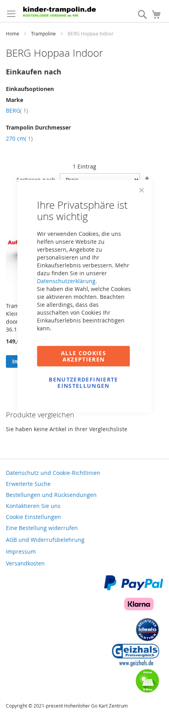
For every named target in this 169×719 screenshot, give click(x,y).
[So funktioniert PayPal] (133, 588)
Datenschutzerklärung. (67, 281)
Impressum (21, 551)
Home (13, 33)
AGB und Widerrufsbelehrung (45, 539)
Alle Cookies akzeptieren (83, 356)
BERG (17, 110)
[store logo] (61, 11)
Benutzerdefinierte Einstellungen (83, 382)
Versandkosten (25, 563)
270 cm (19, 138)
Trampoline (44, 33)
